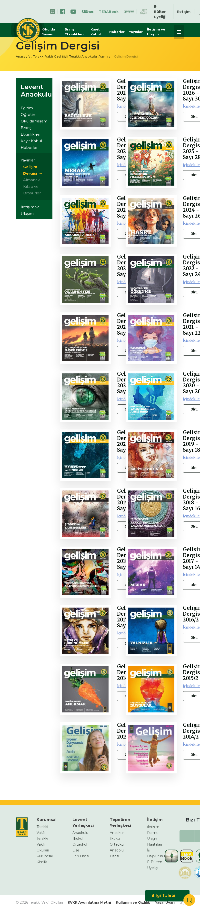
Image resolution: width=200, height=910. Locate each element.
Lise (75, 850)
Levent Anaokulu (36, 90)
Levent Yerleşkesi (83, 822)
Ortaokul (79, 844)
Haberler (117, 32)
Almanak (31, 180)
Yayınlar (136, 32)
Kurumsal (47, 819)
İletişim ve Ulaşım (156, 31)
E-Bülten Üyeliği (160, 11)
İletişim (183, 12)
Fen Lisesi (80, 856)
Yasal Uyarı (165, 902)
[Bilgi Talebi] (189, 901)
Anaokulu (80, 832)
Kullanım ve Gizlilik (133, 902)
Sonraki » (75, 784)
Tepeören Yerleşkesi (120, 822)
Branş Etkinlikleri (74, 31)
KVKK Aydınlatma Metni (89, 902)
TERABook (109, 12)
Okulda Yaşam (48, 31)
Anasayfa (23, 56)
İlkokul (77, 838)
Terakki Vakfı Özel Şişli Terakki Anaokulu (65, 56)
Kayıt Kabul (95, 31)
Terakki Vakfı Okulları (43, 844)
